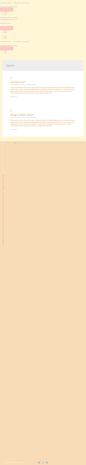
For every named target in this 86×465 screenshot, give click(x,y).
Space (23, 84)
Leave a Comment (15, 84)
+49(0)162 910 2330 (5, 3)
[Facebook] (47, 463)
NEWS (5, 14)
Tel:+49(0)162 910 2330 (3, 225)
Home (5, 12)
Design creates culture (22, 114)
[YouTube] (39, 463)
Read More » (14, 96)
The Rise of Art (18, 82)
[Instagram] (43, 463)
